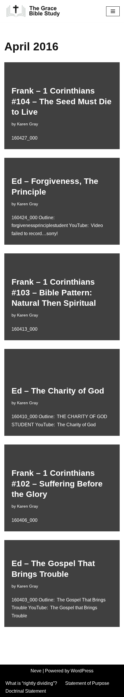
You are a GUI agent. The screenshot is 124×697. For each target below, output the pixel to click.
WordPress (82, 670)
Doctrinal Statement (25, 691)
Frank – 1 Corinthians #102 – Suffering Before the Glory (57, 484)
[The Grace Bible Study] (33, 11)
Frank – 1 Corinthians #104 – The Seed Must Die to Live (62, 101)
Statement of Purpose (87, 683)
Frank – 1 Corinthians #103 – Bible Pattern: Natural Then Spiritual (54, 292)
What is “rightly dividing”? (31, 683)
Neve (36, 670)
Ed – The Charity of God (58, 390)
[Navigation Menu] (113, 11)
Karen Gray (27, 124)
